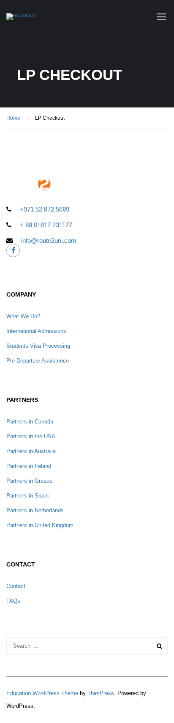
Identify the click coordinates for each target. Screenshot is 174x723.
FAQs (13, 601)
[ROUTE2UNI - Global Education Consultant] (22, 18)
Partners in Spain (27, 495)
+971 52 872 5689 (44, 209)
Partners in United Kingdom (39, 525)
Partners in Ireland (28, 466)
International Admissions (36, 331)
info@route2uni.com (48, 240)
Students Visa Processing (38, 346)
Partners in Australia (31, 451)
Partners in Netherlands (35, 510)
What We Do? (23, 316)
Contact (15, 586)
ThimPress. (101, 693)
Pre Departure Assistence (37, 360)
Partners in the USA (30, 436)
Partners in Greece (29, 481)
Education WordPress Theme (42, 693)
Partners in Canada (29, 421)
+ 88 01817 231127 (46, 224)
